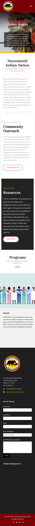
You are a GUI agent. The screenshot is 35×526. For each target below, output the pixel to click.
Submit (7, 455)
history (28, 137)
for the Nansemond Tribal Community (17, 262)
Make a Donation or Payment (15, 392)
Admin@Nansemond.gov (13, 389)
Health (6, 313)
